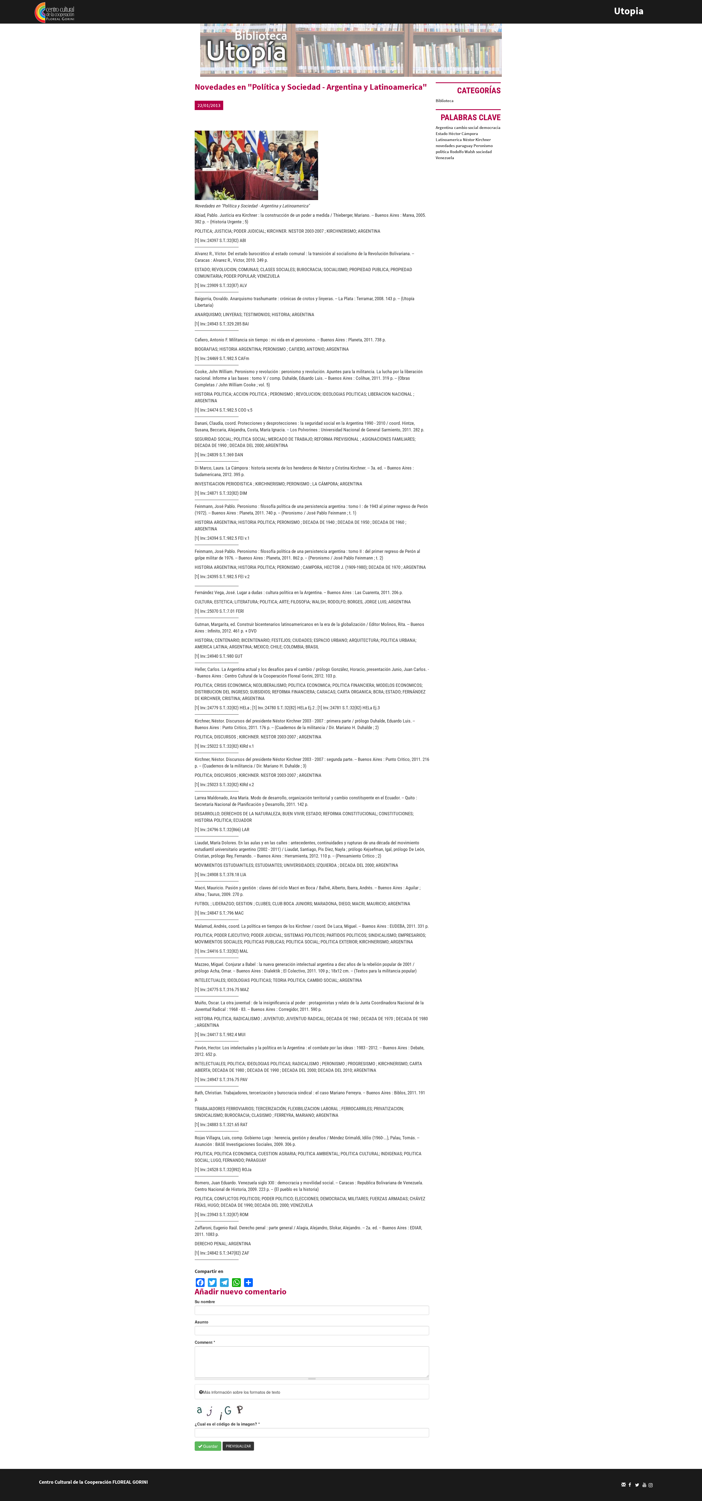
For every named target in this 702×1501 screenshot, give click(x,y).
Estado (442, 133)
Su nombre (205, 1301)
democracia (489, 127)
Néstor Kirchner (477, 139)
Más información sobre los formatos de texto (241, 1392)
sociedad (484, 151)
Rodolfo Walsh (462, 151)
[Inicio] (54, 12)
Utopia (629, 11)
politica (442, 151)
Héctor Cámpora (463, 133)
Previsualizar (238, 1446)
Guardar (210, 1446)
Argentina (444, 127)
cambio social (466, 127)
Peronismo (483, 145)
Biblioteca (445, 100)
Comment (205, 1342)
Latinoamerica (449, 139)
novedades (445, 145)
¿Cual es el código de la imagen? (227, 1424)
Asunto (201, 1322)
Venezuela (445, 157)
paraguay (464, 145)
